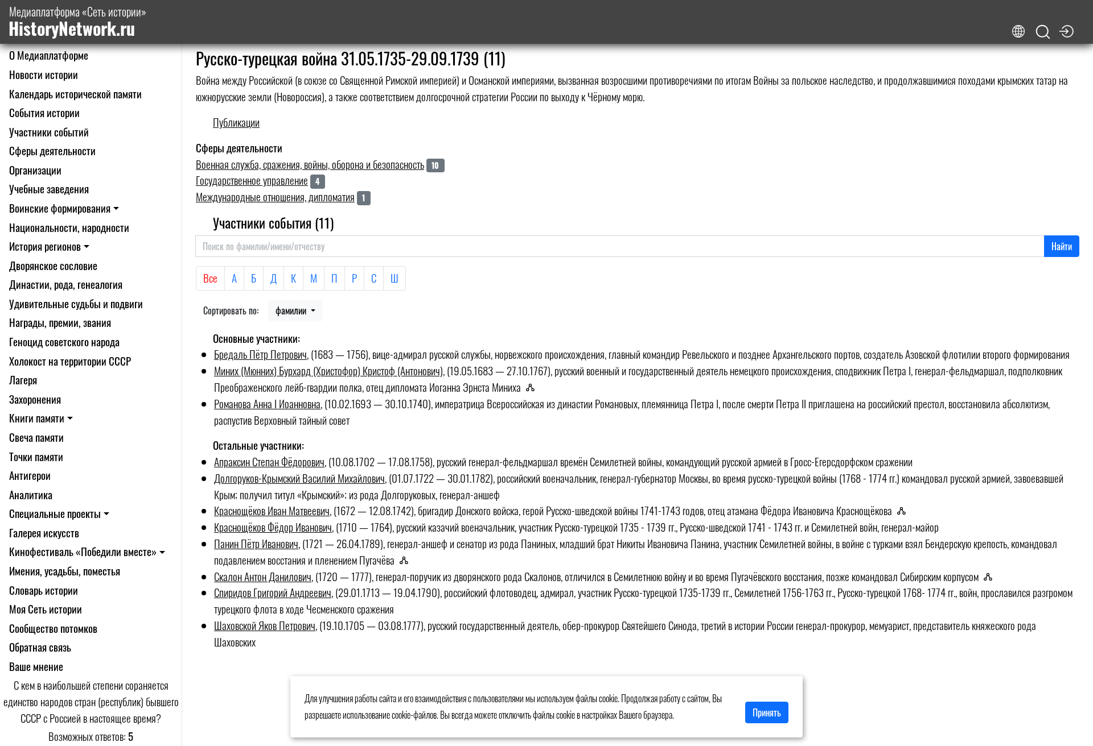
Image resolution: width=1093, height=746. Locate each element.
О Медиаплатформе (48, 55)
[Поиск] (1042, 32)
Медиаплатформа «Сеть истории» (77, 22)
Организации (35, 169)
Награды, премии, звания (60, 322)
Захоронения (35, 399)
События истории (44, 112)
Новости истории (43, 74)
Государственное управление (252, 180)
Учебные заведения (49, 188)
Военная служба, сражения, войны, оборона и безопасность (310, 164)
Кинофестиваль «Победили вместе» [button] (83, 551)
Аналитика (30, 494)
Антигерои (30, 475)
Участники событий (49, 131)
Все (210, 278)
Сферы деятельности (52, 150)
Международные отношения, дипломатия (275, 196)
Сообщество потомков (53, 628)
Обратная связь (40, 647)
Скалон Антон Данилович (262, 576)
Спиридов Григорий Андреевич (272, 592)
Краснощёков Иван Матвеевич (272, 510)
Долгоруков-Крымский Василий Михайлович (299, 478)
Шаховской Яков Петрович (264, 625)
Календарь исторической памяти (75, 93)
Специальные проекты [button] (55, 513)
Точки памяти (36, 456)
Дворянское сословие (53, 265)
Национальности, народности (69, 227)
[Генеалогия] (533, 387)
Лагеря (23, 379)
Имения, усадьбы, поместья (64, 570)
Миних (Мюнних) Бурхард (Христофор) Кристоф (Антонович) (328, 370)
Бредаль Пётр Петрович (260, 354)
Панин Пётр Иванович (256, 543)
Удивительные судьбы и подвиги (76, 303)
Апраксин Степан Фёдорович (269, 461)
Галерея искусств (44, 532)
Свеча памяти (36, 437)
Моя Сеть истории (45, 608)
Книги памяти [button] (36, 417)
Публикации (236, 122)
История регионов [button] (45, 246)
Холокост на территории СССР (70, 361)
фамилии (292, 310)
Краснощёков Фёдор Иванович (273, 527)
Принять (767, 712)
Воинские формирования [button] (59, 208)
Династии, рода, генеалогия (65, 284)
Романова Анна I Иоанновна (267, 403)
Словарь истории (43, 590)
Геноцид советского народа (64, 341)
